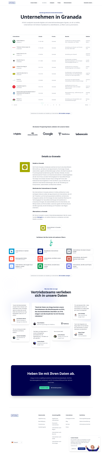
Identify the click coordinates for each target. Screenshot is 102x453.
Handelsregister (42, 427)
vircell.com (88, 80)
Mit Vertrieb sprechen (57, 387)
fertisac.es (88, 99)
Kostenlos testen (88, 2)
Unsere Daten (34, 2)
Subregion (40, 217)
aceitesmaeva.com (88, 41)
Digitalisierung (41, 418)
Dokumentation (67, 2)
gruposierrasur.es (88, 54)
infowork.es (87, 67)
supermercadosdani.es (88, 73)
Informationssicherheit (85, 424)
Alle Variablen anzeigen (65, 113)
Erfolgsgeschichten (70, 418)
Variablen (44, 2)
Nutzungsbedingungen (85, 418)
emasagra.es (88, 93)
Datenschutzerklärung (85, 421)
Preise (59, 2)
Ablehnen (74, 448)
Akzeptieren (82, 448)
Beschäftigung (41, 421)
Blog (67, 421)
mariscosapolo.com (88, 86)
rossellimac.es (87, 60)
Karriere (68, 424)
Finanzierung (41, 424)
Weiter (86, 105)
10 (59, 105)
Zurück (15, 105)
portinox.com (88, 48)
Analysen (52, 2)
